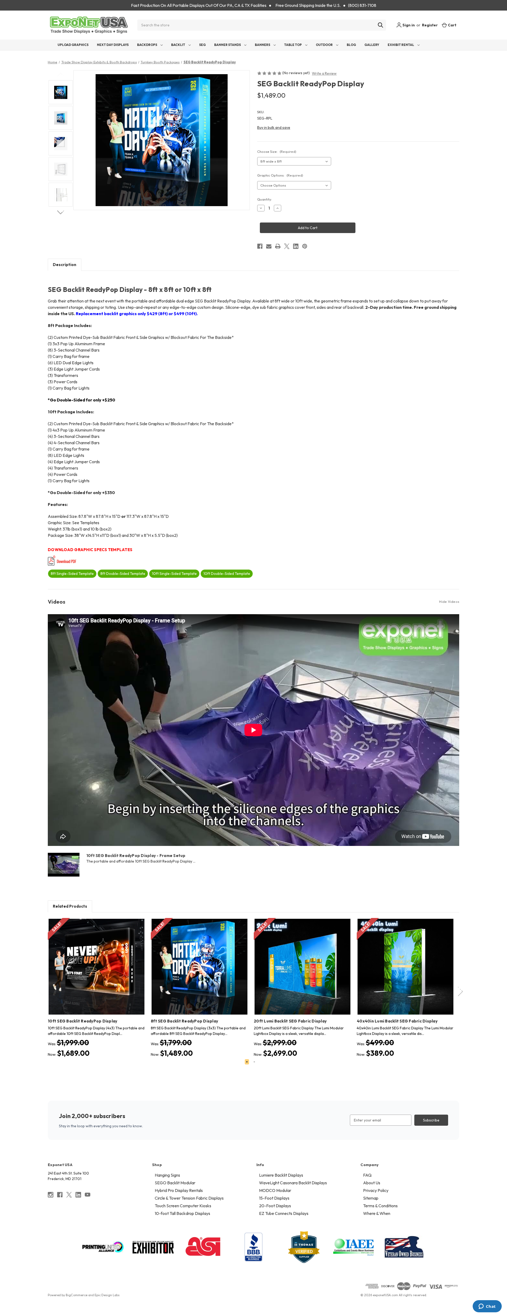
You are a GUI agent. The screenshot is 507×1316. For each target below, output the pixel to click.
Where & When (376, 1213)
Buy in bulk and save (273, 127)
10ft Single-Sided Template (174, 573)
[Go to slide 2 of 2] (254, 1061)
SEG (202, 45)
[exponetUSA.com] (89, 25)
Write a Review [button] (324, 73)
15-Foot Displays (274, 1198)
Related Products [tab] (70, 906)
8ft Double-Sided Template (122, 573)
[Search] (380, 25)
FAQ (367, 1175)
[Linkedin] (295, 246)
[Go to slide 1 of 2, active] (247, 1061)
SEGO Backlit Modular (175, 1182)
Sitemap (370, 1198)
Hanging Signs (167, 1175)
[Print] (277, 246)
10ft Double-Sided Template (226, 573)
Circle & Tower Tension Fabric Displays (189, 1198)
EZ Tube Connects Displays (283, 1213)
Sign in (408, 25)
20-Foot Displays (275, 1205)
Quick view (92, 962)
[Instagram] (50, 1194)
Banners (263, 45)
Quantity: (264, 199)
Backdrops (147, 45)
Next (61, 212)
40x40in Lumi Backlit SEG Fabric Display (397, 1021)
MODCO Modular (275, 1190)
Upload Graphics (73, 45)
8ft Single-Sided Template (72, 573)
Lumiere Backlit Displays (281, 1175)
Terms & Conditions (380, 1205)
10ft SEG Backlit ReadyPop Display (82, 1021)
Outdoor (324, 45)
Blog (351, 45)
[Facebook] (259, 246)
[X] (286, 246)
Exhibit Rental (401, 45)
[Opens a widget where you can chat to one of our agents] (487, 1306)
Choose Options (96, 971)
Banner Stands (227, 45)
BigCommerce (76, 1295)
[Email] (268, 246)
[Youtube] (87, 1194)
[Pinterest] (304, 246)
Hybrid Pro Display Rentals (179, 1190)
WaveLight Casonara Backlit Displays (293, 1182)
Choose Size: (276, 151)
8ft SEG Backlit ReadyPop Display (184, 1021)
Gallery (371, 45)
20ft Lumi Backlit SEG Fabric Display (290, 1021)
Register (430, 25)
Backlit (178, 45)
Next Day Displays (113, 45)
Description (64, 264)
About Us (371, 1182)
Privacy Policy (375, 1190)
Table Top (293, 45)
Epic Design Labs (107, 1295)
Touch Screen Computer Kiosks (183, 1205)
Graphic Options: (280, 175)
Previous (61, 74)
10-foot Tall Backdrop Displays (182, 1213)
